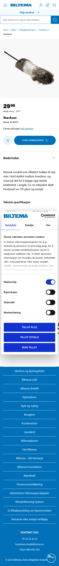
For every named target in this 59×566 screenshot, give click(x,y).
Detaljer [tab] (29, 225)
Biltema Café (29, 380)
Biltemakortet (29, 441)
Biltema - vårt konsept (29, 458)
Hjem (13, 29)
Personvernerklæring (29, 484)
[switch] (50, 292)
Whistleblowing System (29, 502)
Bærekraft (30, 475)
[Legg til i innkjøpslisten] (7, 140)
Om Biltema (29, 449)
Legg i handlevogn (32, 140)
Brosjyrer (29, 414)
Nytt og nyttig (29, 406)
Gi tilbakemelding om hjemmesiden (29, 510)
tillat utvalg (29, 337)
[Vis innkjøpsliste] (47, 5)
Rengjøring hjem (27, 29)
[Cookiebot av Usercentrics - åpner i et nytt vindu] (41, 216)
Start (5, 29)
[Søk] (55, 20)
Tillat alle (29, 327)
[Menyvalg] (5, 5)
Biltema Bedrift (29, 388)
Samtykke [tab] (10, 225)
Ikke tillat (29, 347)
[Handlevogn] (54, 5)
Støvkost (43, 29)
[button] (29, 12)
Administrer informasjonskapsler (29, 493)
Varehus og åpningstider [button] (30, 371)
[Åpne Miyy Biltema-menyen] (41, 5)
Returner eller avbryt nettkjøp (29, 519)
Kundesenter (29, 423)
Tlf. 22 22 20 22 (29, 538)
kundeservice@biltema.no (29, 544)
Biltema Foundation (29, 467)
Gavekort (29, 432)
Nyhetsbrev (29, 397)
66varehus (27, 128)
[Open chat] (51, 558)
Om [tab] (48, 225)
